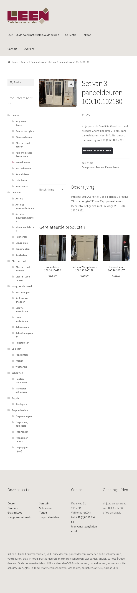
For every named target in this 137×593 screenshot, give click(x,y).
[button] (71, 84)
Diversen (16, 192)
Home (15, 62)
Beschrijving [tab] (46, 189)
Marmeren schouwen (21, 390)
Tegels (15, 398)
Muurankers (22, 242)
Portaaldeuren (24, 168)
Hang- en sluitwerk (22, 286)
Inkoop (87, 35)
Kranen (19, 360)
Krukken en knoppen (22, 300)
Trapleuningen (24, 416)
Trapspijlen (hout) (22, 439)
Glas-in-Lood (19, 261)
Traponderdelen (20, 410)
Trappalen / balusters (22, 424)
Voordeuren (22, 186)
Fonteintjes (22, 354)
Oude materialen (22, 319)
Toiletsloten (22, 342)
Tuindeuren (22, 180)
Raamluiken (22, 174)
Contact (12, 49)
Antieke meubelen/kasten (25, 217)
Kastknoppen (23, 292)
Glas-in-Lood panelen (23, 269)
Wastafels (21, 366)
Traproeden (22, 431)
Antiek (19, 198)
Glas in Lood (14, 512)
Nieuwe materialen (22, 309)
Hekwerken (21, 236)
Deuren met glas (25, 131)
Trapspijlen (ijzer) (22, 449)
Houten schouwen (21, 380)
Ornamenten (23, 249)
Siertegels (21, 404)
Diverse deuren (24, 137)
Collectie (70, 35)
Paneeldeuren (38, 62)
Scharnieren (22, 327)
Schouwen (17, 372)
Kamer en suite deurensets (24, 154)
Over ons (29, 49)
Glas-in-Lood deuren (23, 144)
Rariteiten (21, 255)
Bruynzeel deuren (21, 123)
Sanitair (16, 348)
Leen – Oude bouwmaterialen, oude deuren (33, 35)
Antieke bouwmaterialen (25, 206)
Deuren (24, 62)
